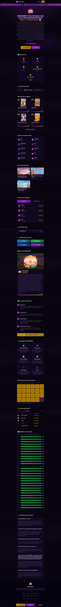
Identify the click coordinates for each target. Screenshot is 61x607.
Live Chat (37, 244)
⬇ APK (43, 1)
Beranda (23, 593)
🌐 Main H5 (36, 47)
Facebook (23, 244)
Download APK (32, 593)
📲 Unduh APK (25, 47)
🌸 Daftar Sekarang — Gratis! (30, 334)
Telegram (23, 241)
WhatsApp (37, 241)
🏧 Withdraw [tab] (37, 201)
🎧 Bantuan (40, 604)
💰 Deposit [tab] (24, 201)
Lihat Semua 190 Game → (30, 129)
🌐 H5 (39, 1)
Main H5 (27, 593)
